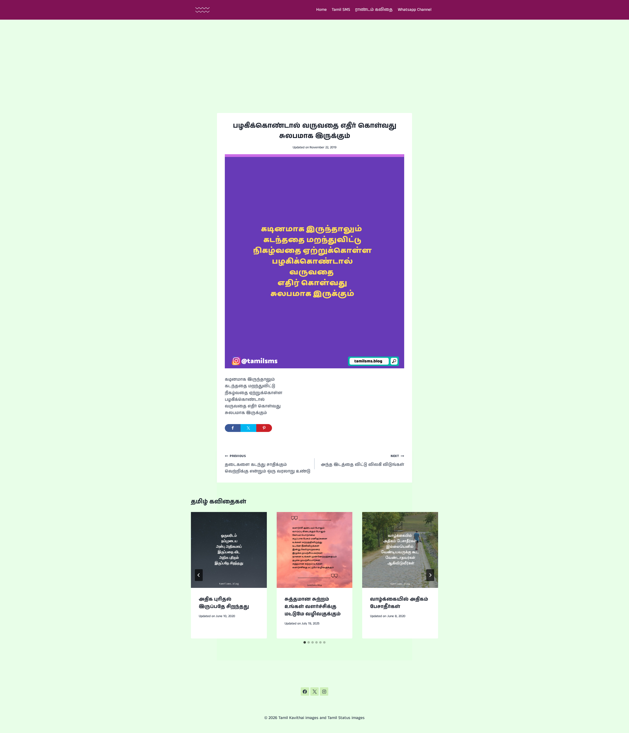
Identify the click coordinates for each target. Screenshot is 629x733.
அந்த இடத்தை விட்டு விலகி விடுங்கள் (362, 461)
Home (321, 10)
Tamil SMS (341, 10)
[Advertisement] (314, 56)
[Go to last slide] (199, 575)
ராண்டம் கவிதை (374, 10)
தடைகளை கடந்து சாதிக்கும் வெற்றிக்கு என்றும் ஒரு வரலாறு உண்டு (267, 464)
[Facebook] (305, 691)
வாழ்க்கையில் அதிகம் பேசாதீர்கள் (399, 603)
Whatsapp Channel (414, 10)
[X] (314, 691)
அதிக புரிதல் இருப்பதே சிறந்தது (224, 603)
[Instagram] (324, 691)
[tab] (304, 642)
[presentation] (229, 550)
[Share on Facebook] (233, 428)
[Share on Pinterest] (264, 428)
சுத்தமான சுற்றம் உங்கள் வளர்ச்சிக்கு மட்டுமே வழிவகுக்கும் (313, 607)
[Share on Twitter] (248, 428)
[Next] (430, 575)
